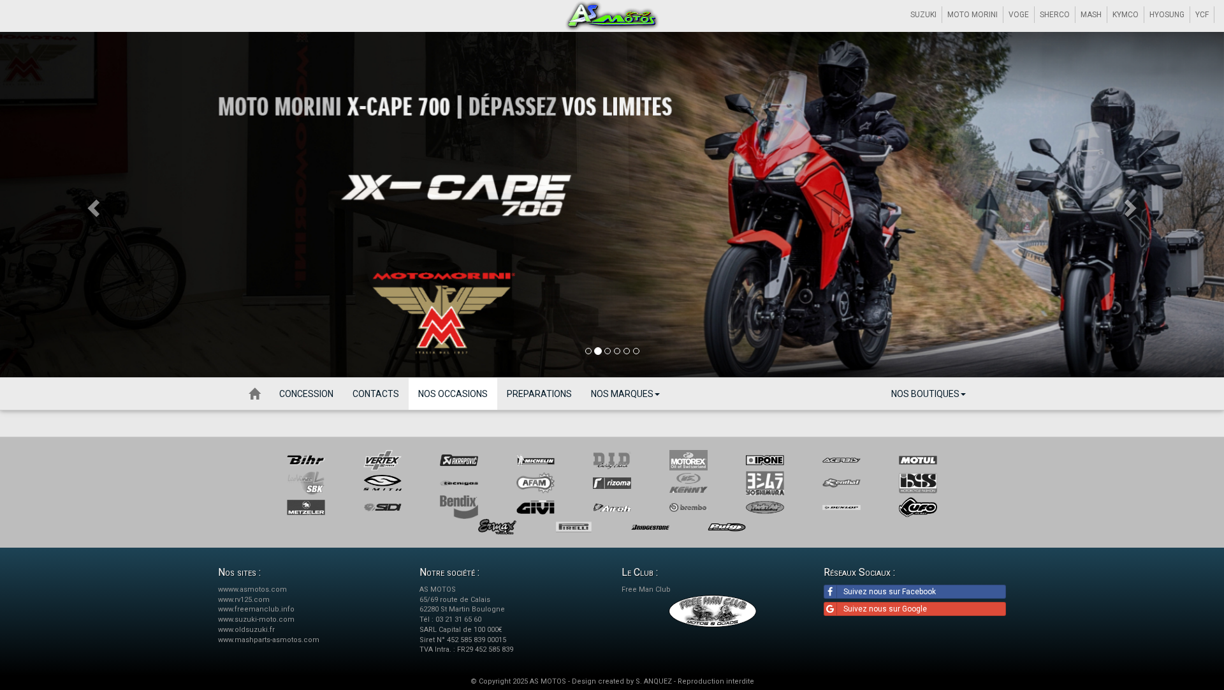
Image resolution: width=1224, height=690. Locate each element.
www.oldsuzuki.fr (246, 630)
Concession (306, 394)
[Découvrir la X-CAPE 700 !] (612, 205)
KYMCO (1125, 14)
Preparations (539, 394)
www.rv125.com (244, 600)
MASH (1091, 14)
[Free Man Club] (713, 611)
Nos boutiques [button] (925, 394)
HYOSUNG (1166, 14)
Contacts (376, 394)
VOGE (1019, 14)
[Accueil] (254, 394)
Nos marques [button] (622, 394)
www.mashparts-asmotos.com (268, 640)
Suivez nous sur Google (885, 608)
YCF (1202, 14)
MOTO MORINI (972, 14)
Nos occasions (453, 394)
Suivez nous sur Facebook (889, 591)
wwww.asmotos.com (252, 589)
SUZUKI (923, 14)
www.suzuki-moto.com (256, 619)
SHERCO (1055, 14)
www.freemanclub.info (256, 609)
